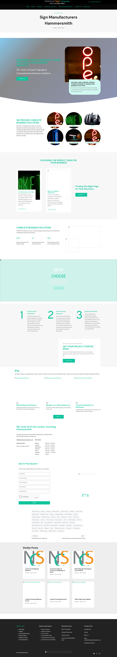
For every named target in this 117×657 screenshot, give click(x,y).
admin (55, 27)
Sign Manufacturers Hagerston (39, 537)
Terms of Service (45, 629)
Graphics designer (36, 517)
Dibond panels (35, 514)
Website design (43, 531)
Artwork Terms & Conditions (48, 640)
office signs (76, 517)
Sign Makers (69, 525)
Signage (46, 528)
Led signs (53, 517)
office (70, 517)
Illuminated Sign (45, 517)
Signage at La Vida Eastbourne (58, 405)
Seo (42, 522)
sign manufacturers (78, 525)
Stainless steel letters (60, 528)
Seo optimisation (48, 522)
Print (65, 520)
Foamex (52, 514)
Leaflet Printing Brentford (58, 599)
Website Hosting (52, 531)
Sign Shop (34, 528)
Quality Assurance (46, 631)
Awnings (43, 511)
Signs (51, 528)
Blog (17, 403)
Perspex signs (50, 520)
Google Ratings (68, 514)
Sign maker (62, 525)
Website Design (23, 635)
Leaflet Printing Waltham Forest (33, 600)
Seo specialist (57, 522)
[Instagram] (99, 653)
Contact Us (78, 6)
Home (28, 6)
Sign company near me (37, 525)
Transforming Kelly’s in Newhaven (85, 406)
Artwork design (35, 511)
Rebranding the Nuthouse (26, 405)
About (33, 6)
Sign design (46, 525)
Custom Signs (79, 511)
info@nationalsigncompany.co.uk (92, 640)
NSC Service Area (58, 13)
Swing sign (68, 528)
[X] (97, 653)
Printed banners (72, 520)
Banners (49, 511)
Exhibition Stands (23, 638)
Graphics (76, 514)
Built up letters (55, 511)
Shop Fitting (65, 522)
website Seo (61, 531)
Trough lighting (76, 528)
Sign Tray (41, 528)
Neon (58, 517)
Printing (79, 520)
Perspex (43, 520)
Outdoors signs (35, 520)
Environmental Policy (46, 635)
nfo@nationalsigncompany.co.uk (25, 440)
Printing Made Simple (24, 633)
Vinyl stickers (35, 531)
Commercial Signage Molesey (32, 569)
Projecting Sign (35, 522)
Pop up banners (58, 520)
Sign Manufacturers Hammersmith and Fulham (73, 537)
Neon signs (64, 517)
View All (58, 416)
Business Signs (64, 511)
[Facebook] (94, 653)
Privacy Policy (45, 633)
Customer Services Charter (48, 638)
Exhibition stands (44, 514)
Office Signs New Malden (83, 599)
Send (34, 503)
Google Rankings (59, 514)
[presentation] (34, 558)
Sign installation (54, 525)
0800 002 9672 (96, 2)
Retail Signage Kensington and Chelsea (83, 569)
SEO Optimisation (23, 640)
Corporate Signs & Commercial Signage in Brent (57, 570)
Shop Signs (72, 522)
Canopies (72, 511)
